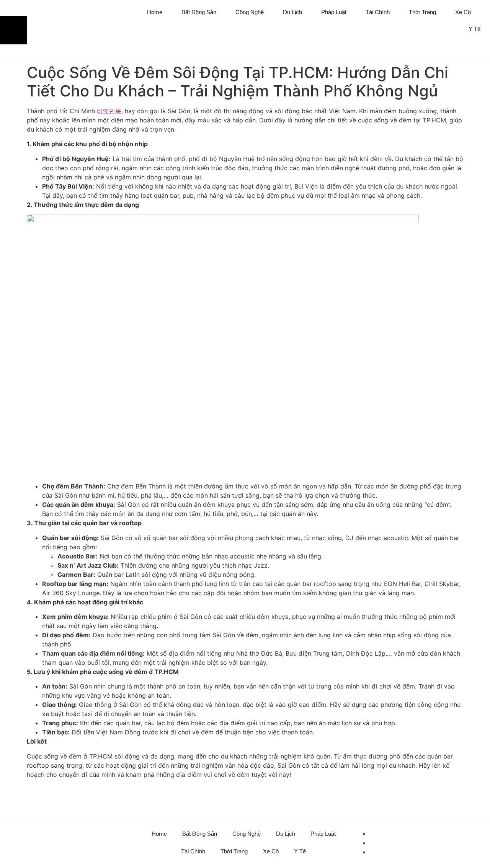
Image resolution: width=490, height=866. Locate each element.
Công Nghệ (249, 12)
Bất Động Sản (198, 12)
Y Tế (474, 29)
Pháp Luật (333, 12)
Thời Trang (422, 12)
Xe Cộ (463, 12)
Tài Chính (378, 12)
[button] (472, 50)
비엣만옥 (109, 111)
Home (154, 12)
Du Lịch (292, 12)
